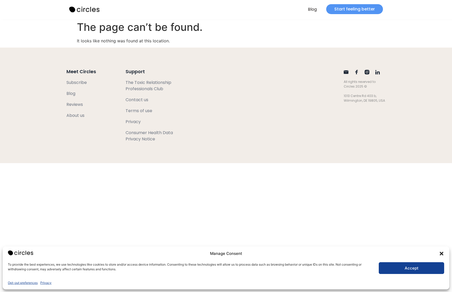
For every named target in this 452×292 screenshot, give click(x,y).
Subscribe (76, 82)
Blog (312, 9)
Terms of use (139, 111)
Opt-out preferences (23, 283)
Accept (412, 268)
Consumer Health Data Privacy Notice (149, 136)
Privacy (46, 283)
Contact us (137, 100)
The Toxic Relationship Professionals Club (148, 85)
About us (75, 115)
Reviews (74, 104)
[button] (441, 253)
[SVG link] (84, 10)
